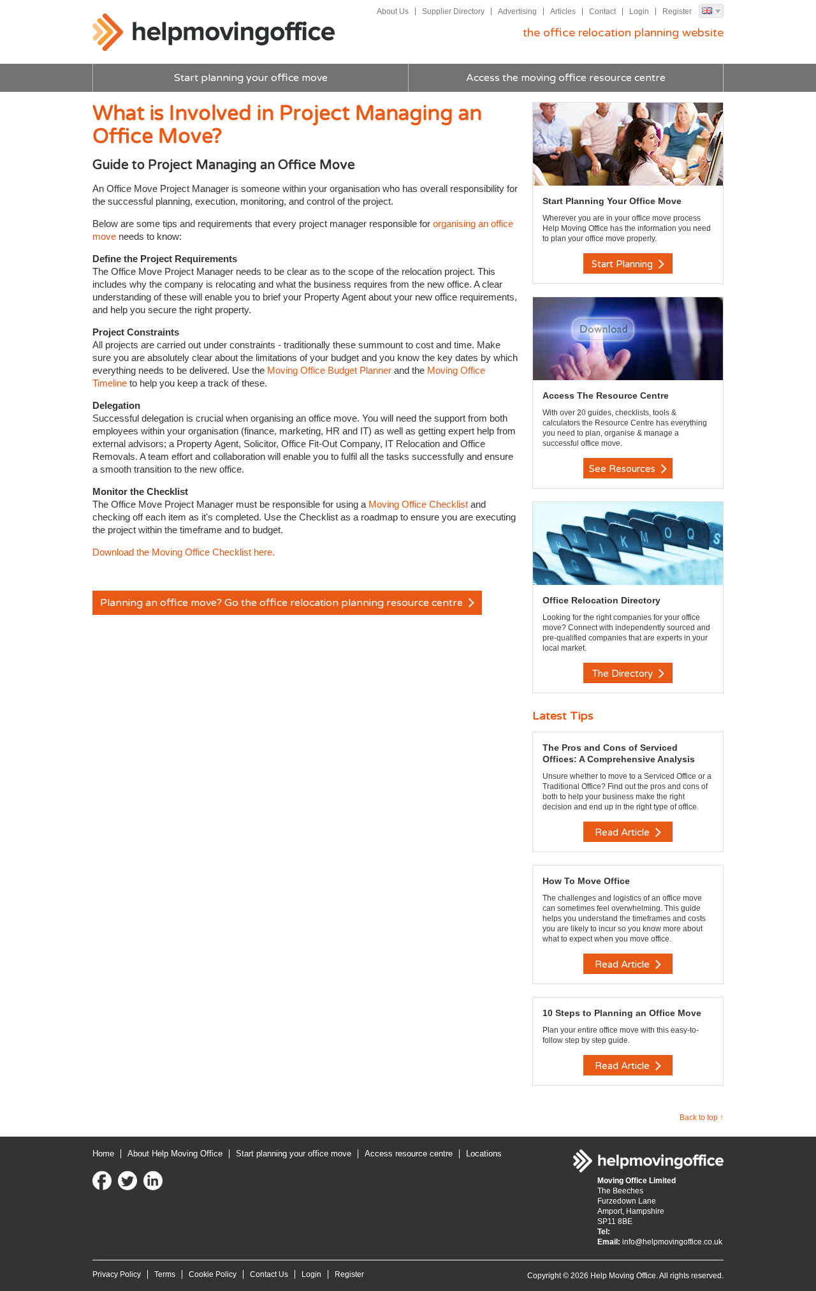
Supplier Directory (453, 11)
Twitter (127, 1180)
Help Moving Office (213, 32)
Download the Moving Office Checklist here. (183, 552)
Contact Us (269, 1274)
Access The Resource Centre (606, 395)
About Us (393, 11)
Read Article (623, 832)
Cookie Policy (213, 1274)
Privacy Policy (116, 1274)
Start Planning (623, 264)
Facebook (102, 1180)
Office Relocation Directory (601, 600)
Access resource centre (409, 1153)
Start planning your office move (251, 77)
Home (103, 1153)
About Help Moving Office (174, 1153)
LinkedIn (153, 1180)
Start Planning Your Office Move (612, 201)
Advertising (517, 11)
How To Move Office (586, 881)
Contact (602, 11)
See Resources (623, 469)
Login (639, 11)
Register (677, 11)
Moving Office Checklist (418, 504)
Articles (563, 11)
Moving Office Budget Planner (329, 370)
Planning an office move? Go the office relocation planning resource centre (282, 602)
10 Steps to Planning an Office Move (622, 1013)
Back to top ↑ (702, 1117)
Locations (484, 1153)
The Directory (623, 673)
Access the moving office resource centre (566, 77)
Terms (164, 1274)
